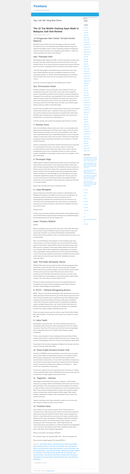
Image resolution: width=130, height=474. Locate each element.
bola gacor (86, 201)
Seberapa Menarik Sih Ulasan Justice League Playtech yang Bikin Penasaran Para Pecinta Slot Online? (90, 165)
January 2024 (86, 100)
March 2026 (86, 37)
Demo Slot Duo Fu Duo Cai (41, 446)
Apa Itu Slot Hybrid (58, 444)
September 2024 (87, 81)
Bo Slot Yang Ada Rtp (71, 444)
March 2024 (86, 95)
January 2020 (86, 150)
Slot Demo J (74, 455)
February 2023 (87, 126)
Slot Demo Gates (65, 455)
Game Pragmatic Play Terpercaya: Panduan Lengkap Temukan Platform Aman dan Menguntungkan (90, 183)
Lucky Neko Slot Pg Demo (53, 450)
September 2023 (87, 109)
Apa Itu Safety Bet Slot (46, 444)
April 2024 (86, 93)
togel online (86, 210)
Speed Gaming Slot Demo (61, 457)
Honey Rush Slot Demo (56, 448)
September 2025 (87, 52)
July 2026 (86, 28)
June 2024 (86, 88)
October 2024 (86, 78)
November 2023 (87, 105)
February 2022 (87, 148)
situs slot (86, 189)
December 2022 (87, 131)
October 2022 (86, 136)
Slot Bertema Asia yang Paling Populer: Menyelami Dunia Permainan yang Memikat (90, 177)
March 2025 (86, 66)
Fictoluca (40, 6)
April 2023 (86, 121)
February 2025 (87, 68)
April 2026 (86, 35)
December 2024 (87, 73)
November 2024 (87, 76)
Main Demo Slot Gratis (67, 450)
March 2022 (86, 146)
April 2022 (86, 143)
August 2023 (86, 112)
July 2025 (86, 56)
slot (84, 213)
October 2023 (86, 107)
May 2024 (86, 90)
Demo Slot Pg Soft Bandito (56, 446)
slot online (86, 204)
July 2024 (86, 85)
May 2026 (86, 32)
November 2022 (87, 134)
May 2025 (86, 61)
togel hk (85, 198)
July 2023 (86, 114)
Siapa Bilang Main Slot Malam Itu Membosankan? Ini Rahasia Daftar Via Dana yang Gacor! (90, 159)
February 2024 (87, 97)
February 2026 (87, 40)
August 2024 (86, 83)
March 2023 (86, 124)
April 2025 (86, 64)
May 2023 (86, 119)
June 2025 (86, 59)
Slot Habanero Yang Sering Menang (43, 457)
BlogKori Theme (50, 470)
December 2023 (87, 102)
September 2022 (87, 138)
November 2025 (87, 47)
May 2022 (86, 141)
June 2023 (86, 117)
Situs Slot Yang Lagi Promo (52, 455)
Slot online (86, 224)
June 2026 (86, 30)
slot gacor (86, 192)
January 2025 (86, 71)
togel (85, 195)
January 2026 (86, 42)
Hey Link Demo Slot (43, 448)
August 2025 (86, 54)
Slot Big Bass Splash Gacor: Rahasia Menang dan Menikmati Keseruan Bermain (90, 171)
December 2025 (87, 44)
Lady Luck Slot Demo (69, 448)
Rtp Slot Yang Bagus (67, 452)
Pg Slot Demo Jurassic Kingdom (52, 452)
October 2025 (86, 49)
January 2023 (86, 129)
